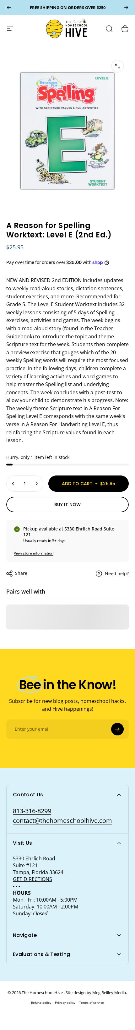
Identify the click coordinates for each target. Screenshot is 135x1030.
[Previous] (9, 7)
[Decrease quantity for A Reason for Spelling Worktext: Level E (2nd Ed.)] (13, 483)
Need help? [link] (117, 573)
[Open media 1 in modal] (117, 66)
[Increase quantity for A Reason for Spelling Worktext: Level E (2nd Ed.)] (36, 483)
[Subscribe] (117, 729)
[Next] (126, 7)
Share (21, 573)
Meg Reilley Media (109, 992)
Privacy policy (65, 1002)
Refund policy (41, 1002)
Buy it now (67, 504)
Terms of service (91, 1002)
